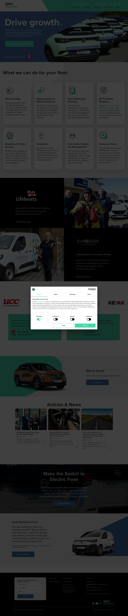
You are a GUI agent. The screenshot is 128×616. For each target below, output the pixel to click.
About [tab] (89, 294)
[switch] (56, 319)
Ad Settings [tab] (72, 294)
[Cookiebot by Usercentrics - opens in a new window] (89, 289)
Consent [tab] (39, 294)
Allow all (85, 325)
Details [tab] (55, 294)
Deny (63, 325)
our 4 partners (40, 301)
